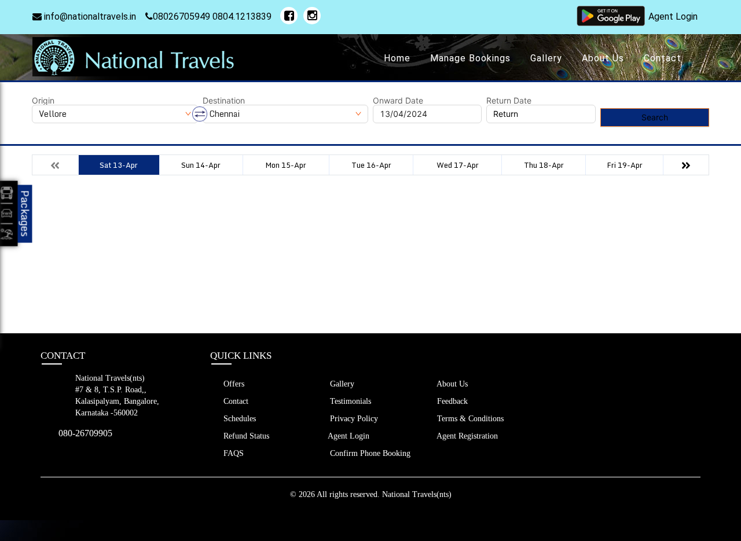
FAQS (232, 453)
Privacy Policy (353, 418)
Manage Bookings (470, 58)
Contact (662, 58)
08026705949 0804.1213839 (212, 16)
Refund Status (245, 436)
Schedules (238, 418)
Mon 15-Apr (285, 165)
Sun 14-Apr (201, 165)
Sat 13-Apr (119, 165)
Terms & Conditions (469, 418)
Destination (224, 101)
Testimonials (349, 401)
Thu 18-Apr (544, 165)
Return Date (508, 101)
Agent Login (673, 16)
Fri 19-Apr (625, 165)
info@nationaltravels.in (89, 16)
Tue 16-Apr (371, 165)
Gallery (546, 58)
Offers (232, 384)
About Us (603, 58)
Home (397, 58)
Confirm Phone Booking (369, 453)
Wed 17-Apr (457, 165)
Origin (43, 101)
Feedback (451, 401)
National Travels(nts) (417, 494)
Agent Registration (466, 436)
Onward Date (398, 101)
